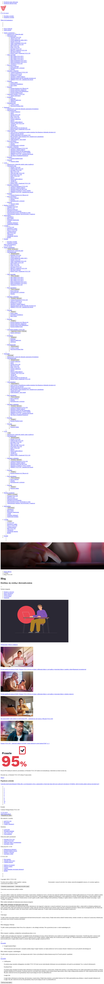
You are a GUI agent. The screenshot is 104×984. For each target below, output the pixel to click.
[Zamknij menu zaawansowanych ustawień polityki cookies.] (1, 892)
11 (4, 802)
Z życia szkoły (7, 596)
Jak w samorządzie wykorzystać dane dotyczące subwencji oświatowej (51, 784)
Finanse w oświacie (9, 592)
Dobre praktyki (8, 595)
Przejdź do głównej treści (10, 3)
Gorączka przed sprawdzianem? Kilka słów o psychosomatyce (17, 784)
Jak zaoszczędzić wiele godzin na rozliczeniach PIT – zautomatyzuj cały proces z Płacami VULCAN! (27, 718)
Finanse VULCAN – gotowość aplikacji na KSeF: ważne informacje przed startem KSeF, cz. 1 (25, 743)
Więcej (2, 777)
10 (4, 801)
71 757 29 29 (4, 13)
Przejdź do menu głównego (11, 2)
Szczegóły (3, 943)
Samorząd (6, 597)
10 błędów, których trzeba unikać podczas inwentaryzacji (84, 784)
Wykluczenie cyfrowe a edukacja (9, 644)
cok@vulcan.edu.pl (6, 814)
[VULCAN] (8, 10)
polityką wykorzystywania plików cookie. (37, 882)
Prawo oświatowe (8, 593)
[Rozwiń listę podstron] (15, 33)
